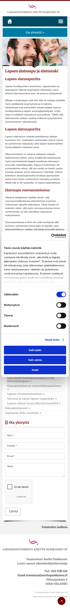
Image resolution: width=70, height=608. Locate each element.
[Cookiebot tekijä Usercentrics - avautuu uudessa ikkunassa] (51, 236)
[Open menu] (61, 21)
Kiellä (35, 369)
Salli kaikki (35, 349)
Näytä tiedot (52, 339)
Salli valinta (35, 359)
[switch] (61, 305)
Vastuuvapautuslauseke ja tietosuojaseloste (50, 596)
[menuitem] (35, 380)
